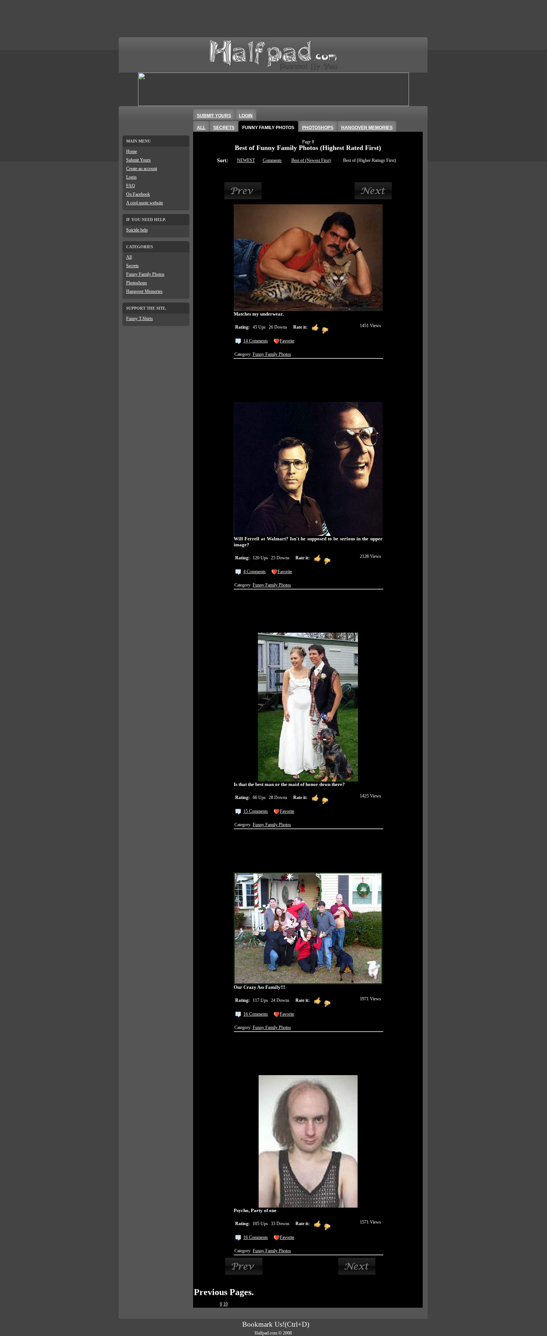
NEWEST (246, 160)
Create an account (141, 168)
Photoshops (136, 282)
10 (225, 1304)
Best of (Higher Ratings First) (369, 160)
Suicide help (137, 230)
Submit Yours (138, 160)
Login (131, 177)
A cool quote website (144, 202)
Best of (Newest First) (311, 160)
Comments (272, 160)
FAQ (130, 185)
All (129, 257)
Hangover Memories (144, 291)
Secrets (132, 265)
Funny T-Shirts (139, 318)
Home (131, 151)
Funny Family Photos (145, 274)
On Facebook (138, 194)
